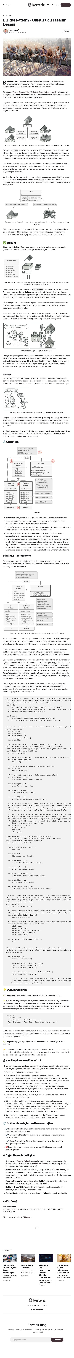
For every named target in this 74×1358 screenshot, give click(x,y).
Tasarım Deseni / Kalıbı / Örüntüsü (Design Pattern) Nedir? (34, 92)
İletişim (44, 1305)
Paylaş (66, 31)
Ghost (33, 1309)
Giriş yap (55, 5)
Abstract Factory (41, 1164)
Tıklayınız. (27, 1217)
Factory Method (23, 1161)
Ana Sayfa (6, 5)
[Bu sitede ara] (48, 4)
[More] (14, 4)
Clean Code (7, 16)
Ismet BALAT (14, 30)
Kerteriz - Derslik (33, 1305)
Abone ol (66, 5)
